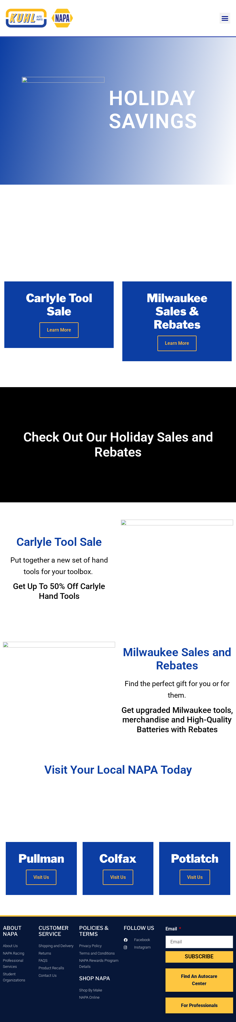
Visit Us (41, 877)
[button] (225, 18)
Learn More (59, 330)
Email (171, 929)
